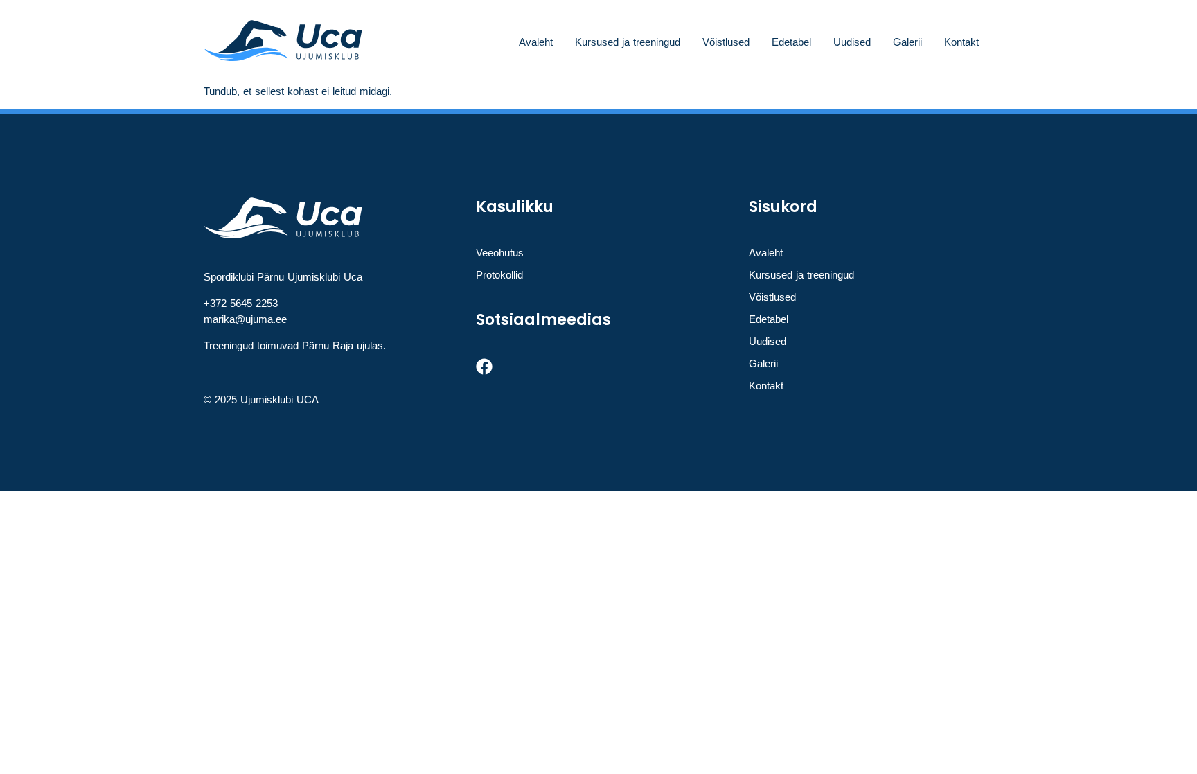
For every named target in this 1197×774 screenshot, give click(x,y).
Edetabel (791, 42)
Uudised (852, 42)
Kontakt (961, 42)
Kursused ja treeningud (627, 42)
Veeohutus (500, 252)
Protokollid (499, 275)
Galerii (907, 42)
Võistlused (726, 42)
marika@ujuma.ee (245, 319)
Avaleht (536, 42)
